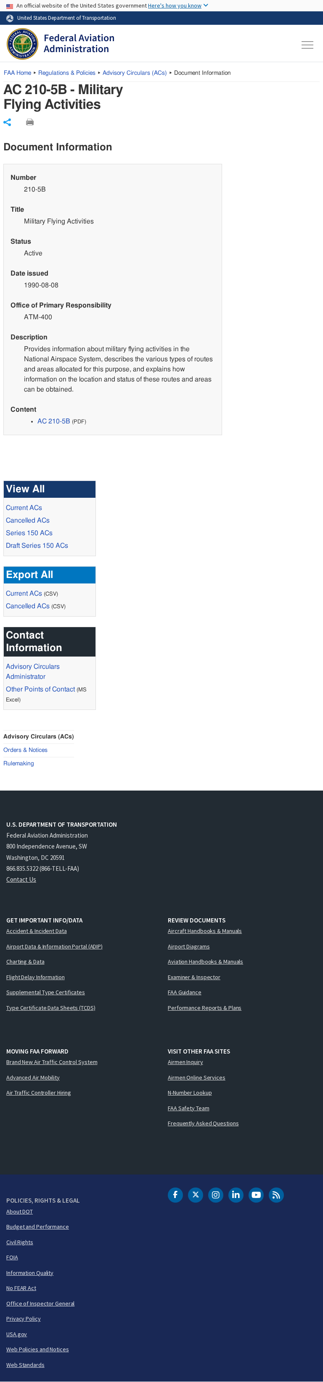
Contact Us (21, 879)
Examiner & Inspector (194, 977)
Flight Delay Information (35, 977)
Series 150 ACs (29, 533)
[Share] (7, 122)
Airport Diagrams (188, 946)
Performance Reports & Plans (204, 1008)
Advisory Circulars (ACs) (38, 737)
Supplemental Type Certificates (45, 992)
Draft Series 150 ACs (37, 545)
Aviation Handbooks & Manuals (205, 961)
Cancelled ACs (28, 520)
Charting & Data (25, 961)
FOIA (12, 1257)
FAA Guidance (184, 992)
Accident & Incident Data (36, 931)
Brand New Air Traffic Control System (51, 1062)
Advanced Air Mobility (33, 1077)
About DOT (19, 1211)
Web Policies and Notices (37, 1349)
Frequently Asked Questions (203, 1123)
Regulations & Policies (66, 73)
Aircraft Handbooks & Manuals (205, 931)
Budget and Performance (37, 1226)
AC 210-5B (53, 421)
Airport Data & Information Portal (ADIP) (54, 946)
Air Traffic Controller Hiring (38, 1092)
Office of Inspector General (40, 1303)
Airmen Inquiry (185, 1062)
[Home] (60, 45)
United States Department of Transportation (66, 17)
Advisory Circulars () (135, 73)
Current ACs (24, 507)
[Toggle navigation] (307, 45)
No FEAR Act (21, 1288)
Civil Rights (19, 1242)
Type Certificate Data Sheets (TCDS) (50, 1008)
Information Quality (29, 1273)
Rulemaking (18, 764)
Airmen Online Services (196, 1077)
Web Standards (25, 1365)
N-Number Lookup (190, 1092)
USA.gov (16, 1334)
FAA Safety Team (188, 1108)
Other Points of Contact (40, 689)
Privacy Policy (23, 1318)
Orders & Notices (25, 750)
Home (17, 73)
